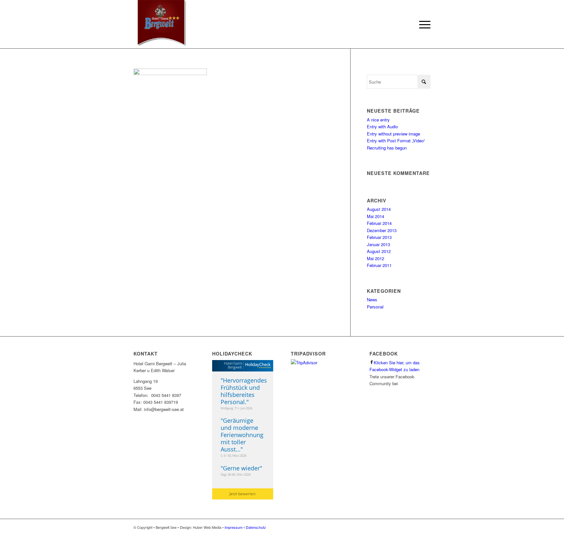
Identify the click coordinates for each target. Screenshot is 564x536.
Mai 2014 (375, 216)
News (372, 299)
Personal (375, 307)
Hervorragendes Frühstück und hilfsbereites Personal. (244, 391)
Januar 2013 (378, 244)
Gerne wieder (241, 468)
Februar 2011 (379, 265)
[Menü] (423, 24)
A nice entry (378, 120)
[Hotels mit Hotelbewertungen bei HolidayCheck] (257, 365)
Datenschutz (256, 527)
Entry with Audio (382, 126)
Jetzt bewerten (242, 494)
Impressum (234, 527)
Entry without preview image (393, 134)
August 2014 (379, 209)
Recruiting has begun (387, 148)
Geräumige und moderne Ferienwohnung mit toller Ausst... (242, 435)
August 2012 (379, 251)
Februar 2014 (379, 223)
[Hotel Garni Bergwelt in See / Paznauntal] (160, 24)
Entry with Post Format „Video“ (396, 140)
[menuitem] (423, 24)
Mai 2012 (375, 258)
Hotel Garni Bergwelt (233, 365)
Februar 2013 (379, 237)
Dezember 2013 (382, 230)
